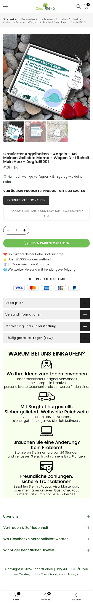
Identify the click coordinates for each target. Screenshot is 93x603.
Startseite (10, 19)
